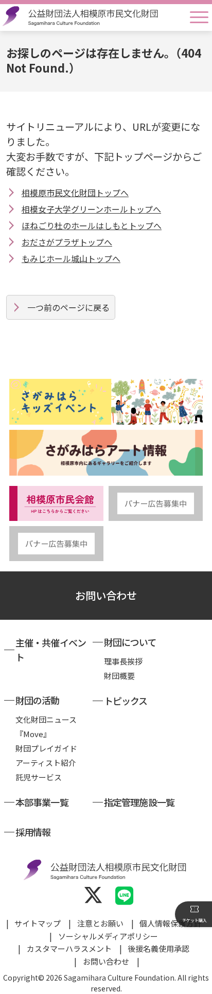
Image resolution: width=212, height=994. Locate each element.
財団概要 (119, 675)
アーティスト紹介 (45, 762)
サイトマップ (37, 923)
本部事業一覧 (41, 802)
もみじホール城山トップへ (71, 258)
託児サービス (38, 777)
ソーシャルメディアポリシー (108, 936)
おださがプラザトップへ (67, 242)
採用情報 (32, 832)
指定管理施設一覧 (139, 802)
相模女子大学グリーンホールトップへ (91, 209)
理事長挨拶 (123, 661)
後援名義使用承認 (158, 948)
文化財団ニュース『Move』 (46, 726)
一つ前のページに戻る (68, 307)
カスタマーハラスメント (69, 948)
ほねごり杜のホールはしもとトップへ (92, 225)
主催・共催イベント (50, 650)
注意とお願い (100, 923)
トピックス (126, 700)
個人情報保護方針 (170, 923)
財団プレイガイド (46, 748)
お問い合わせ (106, 595)
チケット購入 (194, 920)
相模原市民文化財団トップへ (75, 192)
